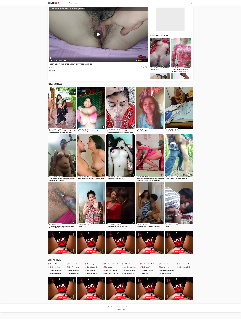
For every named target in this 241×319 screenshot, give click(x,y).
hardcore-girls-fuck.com (149, 264)
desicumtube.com (92, 273)
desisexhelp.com (92, 264)
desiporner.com (55, 267)
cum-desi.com (164, 264)
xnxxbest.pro (54, 264)
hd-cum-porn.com (129, 273)
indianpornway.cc (165, 273)
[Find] (191, 3)
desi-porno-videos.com (112, 264)
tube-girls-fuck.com (111, 270)
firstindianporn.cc (110, 267)
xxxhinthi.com (164, 267)
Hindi (53, 2)
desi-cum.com (91, 270)
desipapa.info (146, 267)
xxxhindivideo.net (92, 267)
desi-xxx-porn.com (148, 270)
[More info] (74, 127)
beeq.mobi (145, 273)
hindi (53, 70)
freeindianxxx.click (185, 264)
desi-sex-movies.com (111, 273)
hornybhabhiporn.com (167, 270)
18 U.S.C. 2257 (120, 309)
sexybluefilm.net (73, 273)
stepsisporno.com (129, 270)
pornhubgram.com (55, 273)
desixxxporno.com (74, 270)
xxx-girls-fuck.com (130, 267)
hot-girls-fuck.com (129, 264)
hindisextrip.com (73, 264)
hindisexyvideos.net (56, 270)
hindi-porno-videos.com (75, 267)
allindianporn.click (184, 267)
